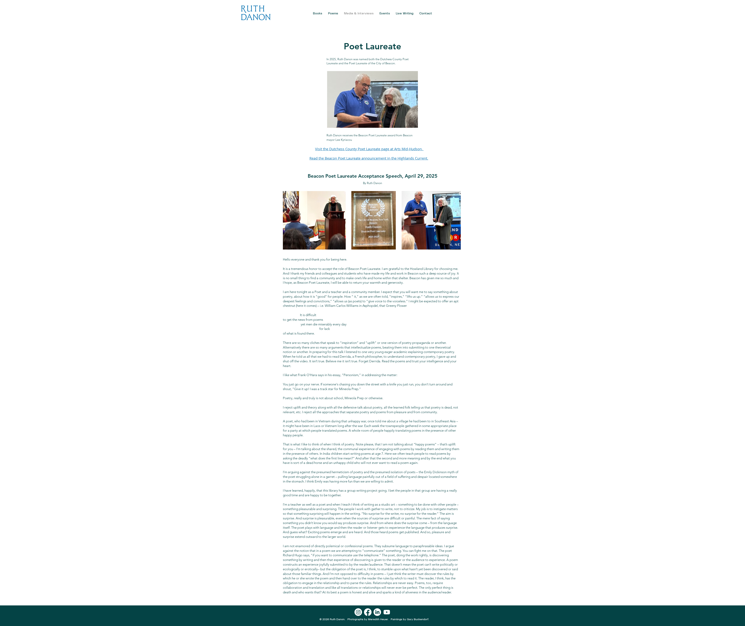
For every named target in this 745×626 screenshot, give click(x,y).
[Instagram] (358, 612)
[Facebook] (368, 612)
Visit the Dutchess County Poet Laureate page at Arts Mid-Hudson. (369, 149)
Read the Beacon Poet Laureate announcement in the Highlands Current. (368, 158)
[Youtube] (387, 612)
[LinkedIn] (377, 612)
